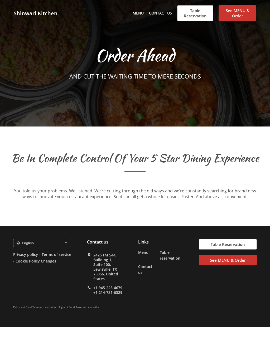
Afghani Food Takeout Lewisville (79, 307)
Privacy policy (25, 254)
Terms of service (56, 254)
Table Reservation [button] (195, 13)
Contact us (160, 13)
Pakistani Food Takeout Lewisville (34, 307)
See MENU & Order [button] (237, 13)
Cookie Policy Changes (36, 261)
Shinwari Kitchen (35, 13)
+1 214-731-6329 (107, 292)
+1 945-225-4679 (107, 287)
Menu (138, 13)
